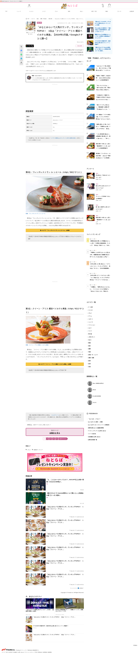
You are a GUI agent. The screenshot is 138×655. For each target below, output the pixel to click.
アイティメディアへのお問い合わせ (96, 430)
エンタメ (31, 11)
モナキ (94, 402)
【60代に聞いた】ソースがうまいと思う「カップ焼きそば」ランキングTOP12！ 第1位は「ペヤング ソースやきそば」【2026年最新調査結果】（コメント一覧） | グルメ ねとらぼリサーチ (100, 280)
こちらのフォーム (55, 415)
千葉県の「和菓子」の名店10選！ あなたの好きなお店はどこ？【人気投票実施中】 (103, 78)
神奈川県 (39, 22)
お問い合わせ (21, 652)
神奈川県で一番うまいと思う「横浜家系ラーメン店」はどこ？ (103, 220)
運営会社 (40, 652)
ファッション (91, 325)
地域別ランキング (38, 449)
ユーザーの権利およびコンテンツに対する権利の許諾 (63, 138)
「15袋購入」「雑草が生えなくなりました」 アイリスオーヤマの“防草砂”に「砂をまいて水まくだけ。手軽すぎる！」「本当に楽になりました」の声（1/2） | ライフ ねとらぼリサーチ (100, 291)
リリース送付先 (91, 433)
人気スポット (91, 337)
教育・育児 (94, 11)
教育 (89, 360)
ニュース (19, 11)
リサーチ (119, 11)
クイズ (43, 11)
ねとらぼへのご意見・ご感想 (95, 421)
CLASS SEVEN (97, 396)
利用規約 (135, 645)
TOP (6, 11)
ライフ (90, 331)
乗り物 (90, 334)
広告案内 (15, 652)
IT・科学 (90, 307)
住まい (81, 11)
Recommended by (74, 588)
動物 (107, 11)
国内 (89, 345)
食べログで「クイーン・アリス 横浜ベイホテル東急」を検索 (54, 364)
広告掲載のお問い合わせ (93, 436)
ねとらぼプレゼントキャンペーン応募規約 (98, 424)
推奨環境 (50, 652)
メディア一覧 (5, 652)
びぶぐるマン (81, 42)
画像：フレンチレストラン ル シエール (35, 213)
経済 (89, 363)
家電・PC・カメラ (93, 354)
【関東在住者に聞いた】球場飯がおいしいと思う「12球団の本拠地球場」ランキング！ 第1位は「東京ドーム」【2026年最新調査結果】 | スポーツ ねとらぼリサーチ (100, 245)
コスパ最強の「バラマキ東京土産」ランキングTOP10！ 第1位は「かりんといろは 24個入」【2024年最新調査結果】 (103, 119)
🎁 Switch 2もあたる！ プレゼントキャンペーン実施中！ (11, 1)
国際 (89, 348)
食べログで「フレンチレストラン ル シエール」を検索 (54, 230)
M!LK (94, 389)
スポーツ (90, 319)
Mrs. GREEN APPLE (98, 383)
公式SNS (10, 652)
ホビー (90, 328)
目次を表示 (79, 45)
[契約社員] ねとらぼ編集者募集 (95, 427)
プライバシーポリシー (29, 652)
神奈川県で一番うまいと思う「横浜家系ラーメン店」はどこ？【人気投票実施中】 (103, 146)
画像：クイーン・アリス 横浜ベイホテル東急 (37, 345)
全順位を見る (54, 433)
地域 (69, 11)
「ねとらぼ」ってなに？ (93, 419)
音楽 (89, 366)
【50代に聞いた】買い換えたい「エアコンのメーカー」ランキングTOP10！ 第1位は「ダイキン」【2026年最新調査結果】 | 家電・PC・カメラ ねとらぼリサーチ (100, 268)
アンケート (90, 169)
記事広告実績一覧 (92, 439)
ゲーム (90, 316)
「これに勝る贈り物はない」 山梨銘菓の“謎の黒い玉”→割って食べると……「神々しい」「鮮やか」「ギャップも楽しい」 (103, 138)
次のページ (62, 438)
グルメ (56, 11)
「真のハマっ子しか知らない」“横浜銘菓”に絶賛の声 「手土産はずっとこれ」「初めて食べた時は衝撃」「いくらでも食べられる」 (103, 109)
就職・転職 (91, 357)
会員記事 (132, 11)
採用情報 (45, 652)
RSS (36, 652)
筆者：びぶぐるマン (37, 75)
